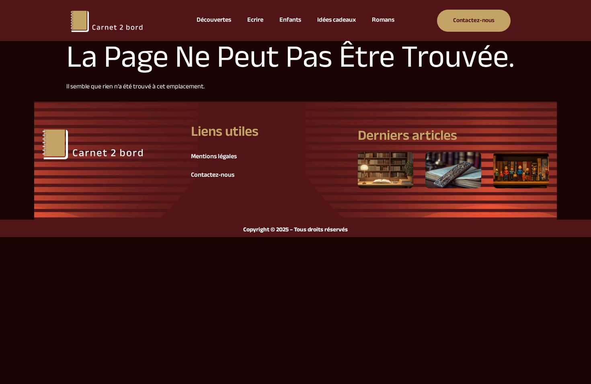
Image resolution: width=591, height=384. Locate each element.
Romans (383, 20)
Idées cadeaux (336, 20)
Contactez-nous (212, 175)
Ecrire (255, 20)
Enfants (290, 20)
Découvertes (214, 20)
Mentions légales (214, 157)
